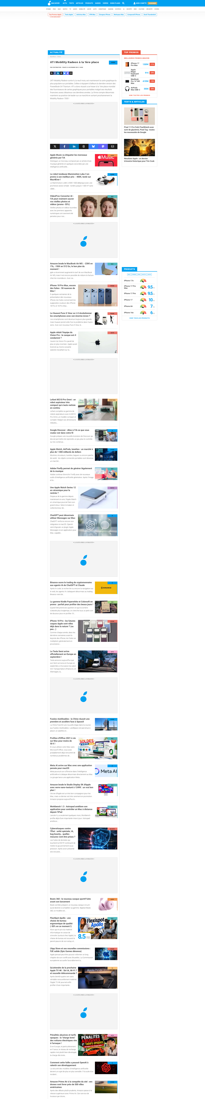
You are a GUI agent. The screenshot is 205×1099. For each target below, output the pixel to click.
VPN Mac (92, 14)
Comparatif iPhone (133, 14)
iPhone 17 (128, 300)
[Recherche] (123, 3)
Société (129, 9)
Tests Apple (69, 14)
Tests (71, 3)
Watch (65, 9)
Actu (65, 3)
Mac (59, 9)
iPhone (48, 9)
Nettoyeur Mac (119, 14)
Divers (156, 9)
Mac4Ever (53, 56)
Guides (98, 3)
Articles (79, 3)
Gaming (110, 9)
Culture (141, 9)
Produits (89, 3)
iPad (54, 9)
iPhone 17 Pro (130, 293)
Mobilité (82, 9)
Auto (95, 9)
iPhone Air (128, 306)
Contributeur (57, 67)
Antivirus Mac (81, 14)
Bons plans (115, 3)
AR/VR (89, 9)
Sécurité (149, 9)
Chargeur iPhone (104, 14)
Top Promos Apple (55, 14)
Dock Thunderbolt (150, 14)
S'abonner (152, 3)
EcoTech (118, 9)
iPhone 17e (128, 281)
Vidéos (105, 3)
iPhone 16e (128, 313)
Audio (75, 9)
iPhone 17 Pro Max (130, 287)
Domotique (102, 9)
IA (123, 9)
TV (70, 9)
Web (135, 9)
